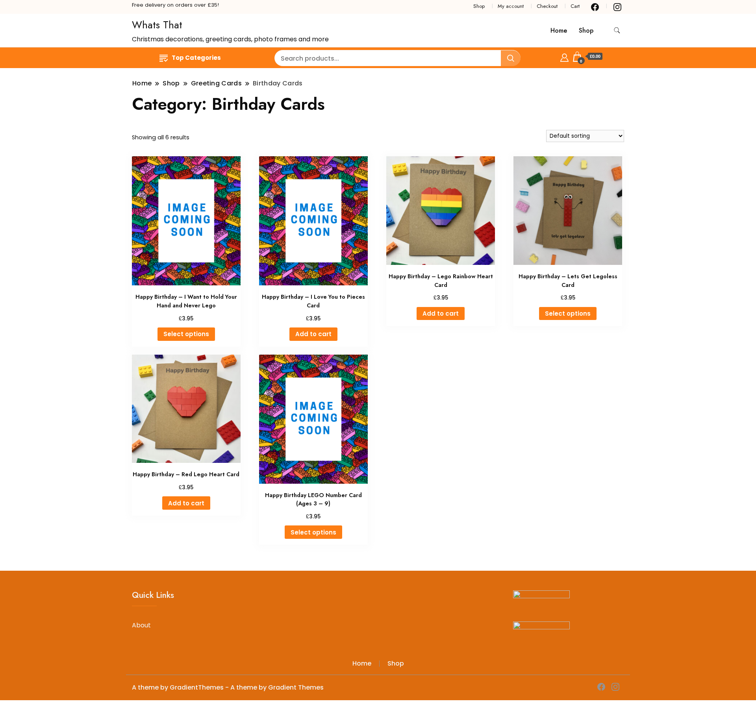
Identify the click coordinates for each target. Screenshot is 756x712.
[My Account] (564, 56)
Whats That (157, 24)
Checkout (547, 6)
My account (511, 6)
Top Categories (196, 58)
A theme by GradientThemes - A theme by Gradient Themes (228, 687)
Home (558, 30)
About (141, 625)
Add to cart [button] (313, 334)
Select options (186, 334)
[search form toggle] (617, 30)
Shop (479, 6)
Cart (575, 6)
